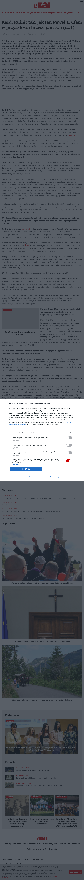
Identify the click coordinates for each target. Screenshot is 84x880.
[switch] (69, 437)
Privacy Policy (54, 477)
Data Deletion (29, 477)
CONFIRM (26, 469)
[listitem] (42, 433)
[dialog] (42, 440)
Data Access (42, 477)
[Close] (80, 403)
